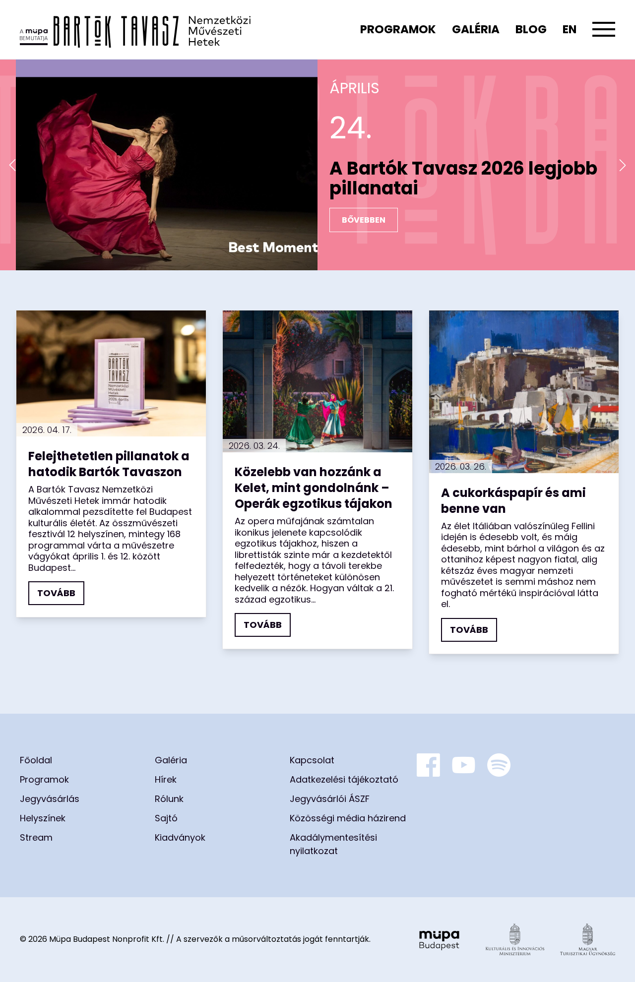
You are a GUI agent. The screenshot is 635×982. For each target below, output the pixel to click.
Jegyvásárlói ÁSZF (330, 799)
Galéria (476, 29)
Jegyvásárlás (49, 799)
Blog (531, 29)
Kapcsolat (312, 760)
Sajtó (166, 818)
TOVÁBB (56, 593)
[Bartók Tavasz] (135, 29)
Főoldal (36, 760)
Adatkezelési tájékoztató (344, 779)
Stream (36, 837)
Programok (398, 29)
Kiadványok (180, 837)
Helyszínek (42, 818)
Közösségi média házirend (348, 818)
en (569, 29)
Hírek (166, 779)
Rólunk (169, 799)
